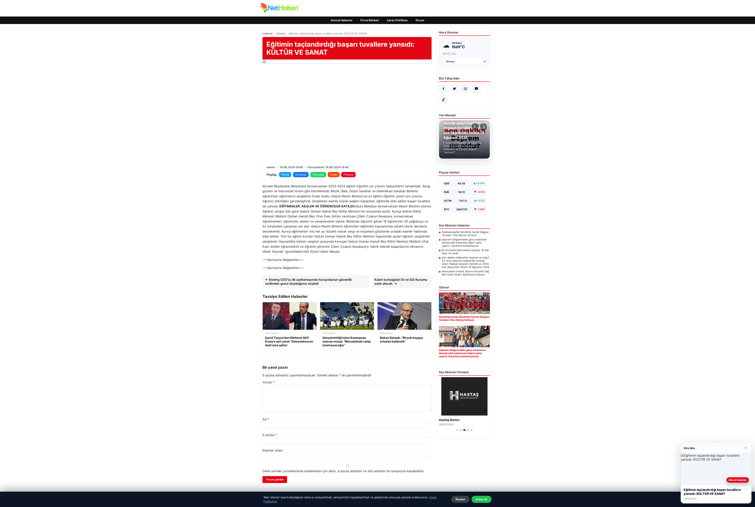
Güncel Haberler (342, 20)
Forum (420, 20)
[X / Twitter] (454, 88)
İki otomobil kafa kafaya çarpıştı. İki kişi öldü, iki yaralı (465, 251)
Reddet (460, 499)
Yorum (268, 382)
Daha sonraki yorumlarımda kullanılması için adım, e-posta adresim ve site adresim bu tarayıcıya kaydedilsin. (343, 471)
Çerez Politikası (397, 20)
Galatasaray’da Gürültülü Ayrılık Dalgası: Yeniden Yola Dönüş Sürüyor (465, 233)
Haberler (267, 33)
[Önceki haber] (475, 126)
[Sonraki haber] (483, 126)
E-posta (269, 435)
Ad (265, 419)
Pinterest (348, 174)
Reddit (333, 174)
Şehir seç (450, 53)
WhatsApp (318, 174)
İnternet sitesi (272, 450)
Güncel (280, 33)
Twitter (285, 174)
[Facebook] (443, 88)
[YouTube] (476, 88)
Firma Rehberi (369, 20)
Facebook (300, 174)
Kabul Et (481, 499)
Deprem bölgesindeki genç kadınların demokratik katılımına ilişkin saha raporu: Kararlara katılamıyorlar (464, 242)
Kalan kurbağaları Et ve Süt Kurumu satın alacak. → (400, 281)
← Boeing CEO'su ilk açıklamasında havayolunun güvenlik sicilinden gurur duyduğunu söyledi (308, 281)
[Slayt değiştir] (457, 430)
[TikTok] (443, 99)
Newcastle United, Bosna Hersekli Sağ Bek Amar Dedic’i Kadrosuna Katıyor (465, 273)
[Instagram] (465, 88)
